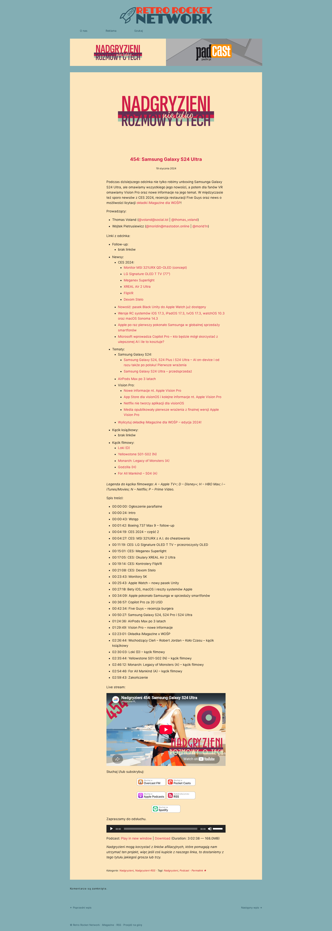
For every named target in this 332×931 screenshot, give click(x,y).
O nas (83, 30)
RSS (118, 924)
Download (162, 838)
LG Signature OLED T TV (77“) (147, 274)
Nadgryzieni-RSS (145, 870)
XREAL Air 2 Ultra (137, 286)
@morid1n (200, 226)
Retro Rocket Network (86, 924)
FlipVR (128, 293)
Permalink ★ (199, 870)
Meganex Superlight (139, 280)
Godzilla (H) (127, 467)
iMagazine (108, 924)
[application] (166, 829)
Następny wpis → (251, 907)
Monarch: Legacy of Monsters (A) (143, 461)
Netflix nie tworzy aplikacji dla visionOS (154, 403)
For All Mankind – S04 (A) (137, 473)
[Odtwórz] (111, 829)
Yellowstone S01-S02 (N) (137, 454)
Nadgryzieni (127, 870)
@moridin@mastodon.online (167, 226)
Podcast (184, 870)
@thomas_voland (184, 220)
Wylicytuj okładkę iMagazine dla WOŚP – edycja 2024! (160, 422)
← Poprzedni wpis (80, 907)
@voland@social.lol (153, 220)
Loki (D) (124, 448)
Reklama (111, 30)
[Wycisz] (210, 829)
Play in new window (136, 838)
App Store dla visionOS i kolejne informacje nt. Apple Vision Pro (172, 397)
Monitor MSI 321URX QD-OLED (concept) (155, 267)
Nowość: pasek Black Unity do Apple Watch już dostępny (162, 307)
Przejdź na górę (132, 924)
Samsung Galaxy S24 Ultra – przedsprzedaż (158, 371)
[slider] (218, 828)
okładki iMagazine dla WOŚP (159, 203)
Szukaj (138, 30)
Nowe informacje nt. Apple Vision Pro (152, 390)
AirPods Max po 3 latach (137, 379)
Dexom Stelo (133, 299)
